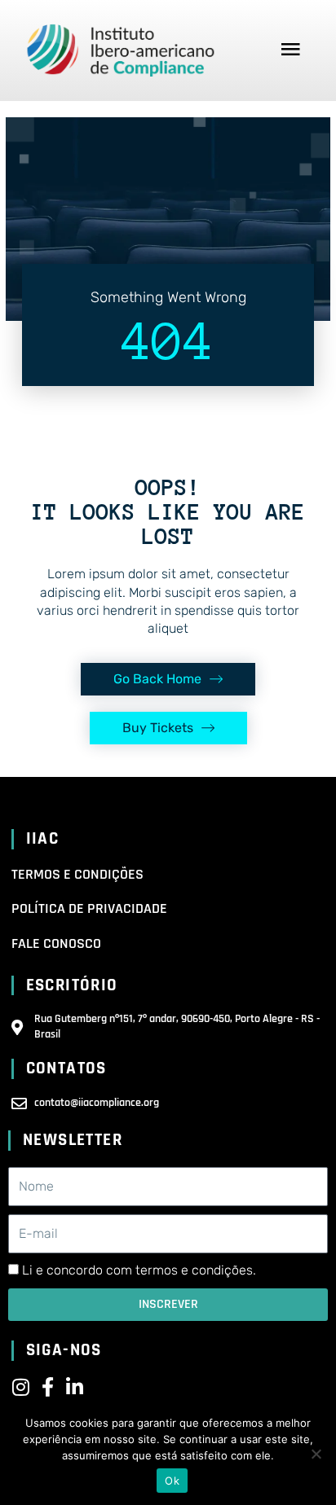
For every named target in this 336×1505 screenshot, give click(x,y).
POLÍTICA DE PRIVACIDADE (89, 908)
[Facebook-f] (48, 1387)
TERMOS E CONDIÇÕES (77, 874)
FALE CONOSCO (56, 943)
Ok (172, 1480)
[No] (315, 1454)
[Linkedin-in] (75, 1387)
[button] (290, 50)
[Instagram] (21, 1387)
